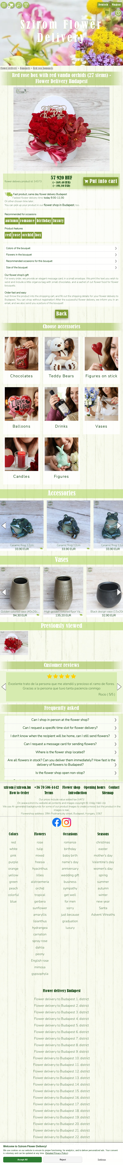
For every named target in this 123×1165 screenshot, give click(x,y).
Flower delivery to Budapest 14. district (61, 1084)
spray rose (39, 941)
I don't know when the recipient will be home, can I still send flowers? (60, 736)
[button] (119, 525)
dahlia (40, 947)
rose (16, 235)
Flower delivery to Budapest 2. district (61, 1005)
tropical (40, 895)
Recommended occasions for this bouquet (29, 261)
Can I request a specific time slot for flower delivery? (60, 727)
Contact (114, 787)
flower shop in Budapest (59, 205)
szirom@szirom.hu (17, 787)
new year (103, 901)
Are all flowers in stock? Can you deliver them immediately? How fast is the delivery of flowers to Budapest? (61, 762)
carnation (39, 934)
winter (103, 895)
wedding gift (70, 875)
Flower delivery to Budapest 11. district (61, 1064)
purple (13, 862)
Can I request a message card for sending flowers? (60, 744)
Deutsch (103, 5)
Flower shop (71, 787)
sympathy (70, 888)
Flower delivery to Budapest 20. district (61, 1124)
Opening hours (94, 787)
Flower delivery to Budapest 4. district (61, 1018)
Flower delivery (8, 68)
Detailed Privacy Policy (56, 1153)
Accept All (22, 1159)
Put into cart (102, 181)
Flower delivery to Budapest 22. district (61, 1137)
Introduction (77, 793)
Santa (103, 908)
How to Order (19, 793)
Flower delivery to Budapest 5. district (61, 1025)
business (70, 881)
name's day (70, 862)
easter (103, 849)
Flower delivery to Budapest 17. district (61, 1104)
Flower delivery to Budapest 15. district (61, 1091)
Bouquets (25, 68)
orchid (27, 235)
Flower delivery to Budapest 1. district (61, 999)
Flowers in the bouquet (19, 254)
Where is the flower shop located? (60, 752)
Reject (63, 1159)
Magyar (116, 5)
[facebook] (57, 823)
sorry (70, 908)
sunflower (40, 908)
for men (70, 901)
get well (70, 895)
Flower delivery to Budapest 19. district (61, 1117)
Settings (102, 1159)
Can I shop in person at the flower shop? (60, 719)
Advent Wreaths (103, 914)
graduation (70, 921)
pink (13, 855)
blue (13, 901)
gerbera (40, 901)
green (13, 881)
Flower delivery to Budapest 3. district (61, 1012)
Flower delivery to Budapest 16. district (61, 1097)
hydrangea (40, 927)
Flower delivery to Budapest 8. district (61, 1045)
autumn (11, 221)
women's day (103, 868)
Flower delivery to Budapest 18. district (61, 1110)
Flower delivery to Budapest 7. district (61, 1038)
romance (27, 221)
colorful (13, 895)
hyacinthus (40, 868)
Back (61, 313)
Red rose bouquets (43, 68)
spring (103, 875)
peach (13, 888)
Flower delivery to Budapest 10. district (61, 1058)
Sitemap (108, 793)
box (38, 235)
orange (13, 868)
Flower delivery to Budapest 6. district (61, 1032)
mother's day (103, 855)
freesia (40, 862)
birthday (44, 221)
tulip (40, 849)
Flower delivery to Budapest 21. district (61, 1130)
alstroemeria (40, 881)
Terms (48, 793)
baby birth (70, 855)
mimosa (39, 967)
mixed (40, 855)
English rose (40, 960)
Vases (61, 560)
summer (103, 881)
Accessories (62, 493)
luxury (58, 221)
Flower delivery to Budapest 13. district (61, 1078)
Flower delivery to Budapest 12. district (61, 1071)
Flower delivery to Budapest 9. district (61, 1051)
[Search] (18, 5)
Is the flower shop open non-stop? (60, 772)
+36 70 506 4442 (46, 787)
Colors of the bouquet (18, 248)
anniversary (70, 868)
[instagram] (66, 823)
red (8, 235)
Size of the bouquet (17, 267)
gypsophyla (40, 973)
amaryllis (40, 914)
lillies (40, 875)
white (13, 849)
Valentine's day (103, 862)
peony (40, 954)
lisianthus (40, 921)
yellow (13, 875)
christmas (103, 842)
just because (70, 914)
